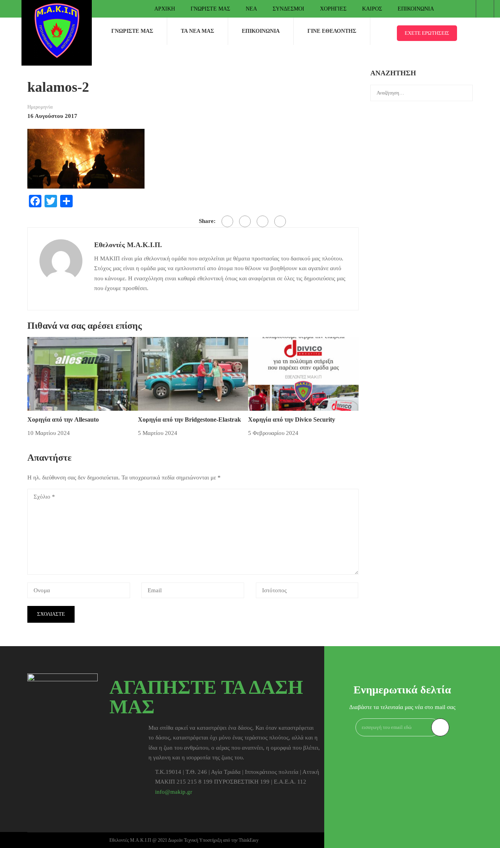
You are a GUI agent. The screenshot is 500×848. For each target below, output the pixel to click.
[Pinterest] (262, 221)
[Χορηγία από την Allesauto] (82, 373)
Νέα (251, 9)
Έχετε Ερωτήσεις (427, 33)
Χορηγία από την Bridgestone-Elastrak (190, 419)
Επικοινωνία (416, 9)
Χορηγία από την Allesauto (63, 419)
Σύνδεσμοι (288, 9)
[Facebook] (227, 221)
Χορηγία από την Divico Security (291, 419)
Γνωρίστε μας (210, 9)
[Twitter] (245, 221)
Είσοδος (485, 9)
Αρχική (164, 9)
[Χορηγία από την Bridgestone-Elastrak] (193, 373)
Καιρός (372, 9)
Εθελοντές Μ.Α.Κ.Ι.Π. (128, 245)
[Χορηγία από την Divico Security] (303, 373)
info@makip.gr (173, 792)
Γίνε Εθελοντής (331, 31)
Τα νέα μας (197, 31)
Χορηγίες (333, 9)
